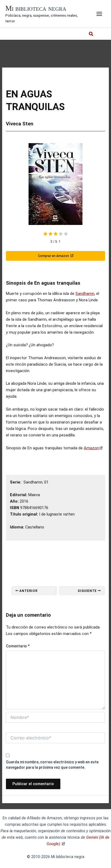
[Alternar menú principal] (99, 14)
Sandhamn (84, 293)
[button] (91, 34)
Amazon (91, 448)
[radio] (45, 234)
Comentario (18, 646)
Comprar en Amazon (54, 256)
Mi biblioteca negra (35, 8)
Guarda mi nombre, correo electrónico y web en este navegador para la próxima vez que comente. (52, 765)
